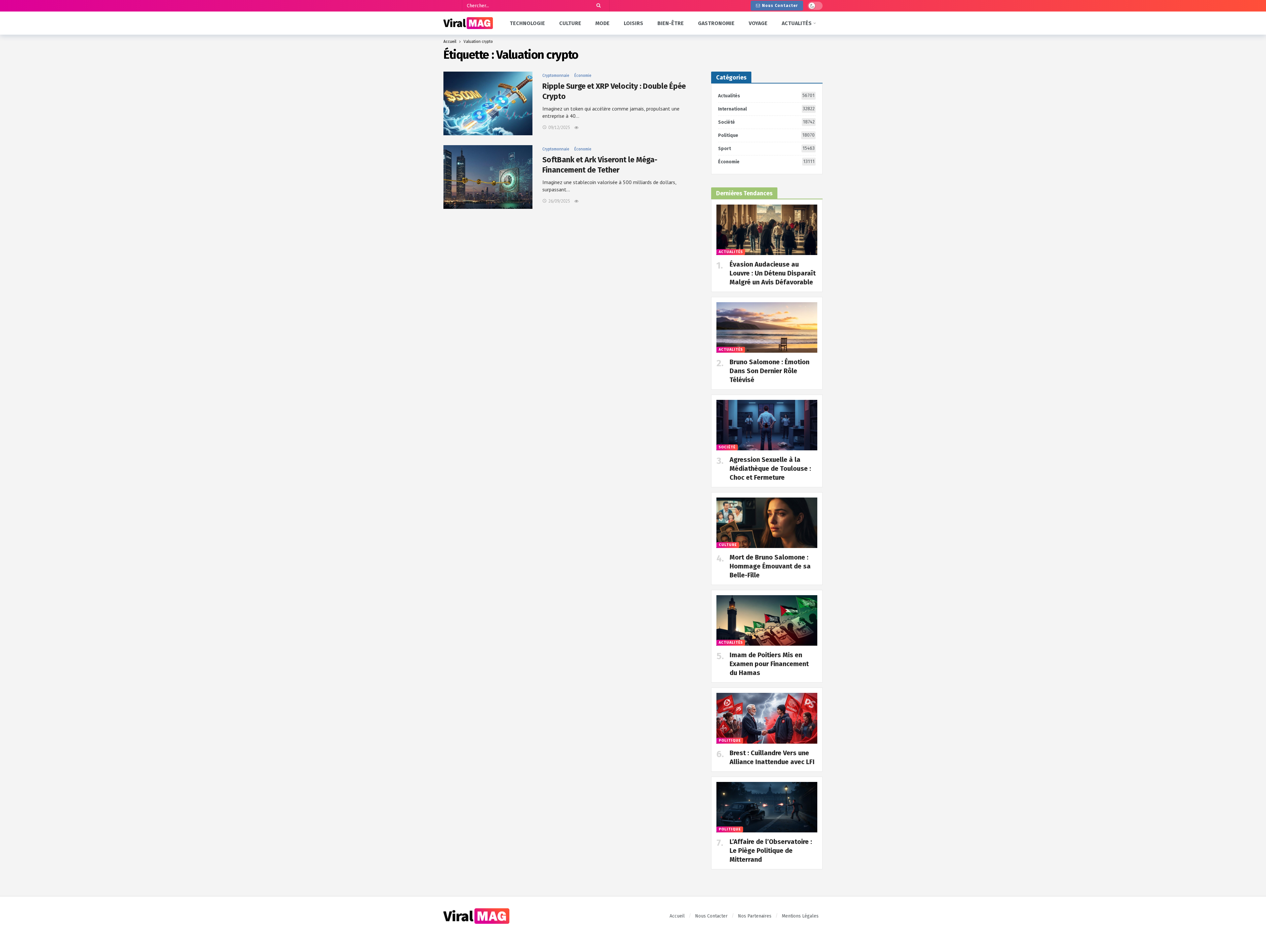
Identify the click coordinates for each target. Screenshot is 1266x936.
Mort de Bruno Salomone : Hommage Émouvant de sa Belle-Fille (770, 566)
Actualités (766, 96)
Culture (728, 545)
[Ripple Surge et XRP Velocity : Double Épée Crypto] (487, 103)
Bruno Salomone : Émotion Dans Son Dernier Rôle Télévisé (769, 371)
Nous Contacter (780, 5)
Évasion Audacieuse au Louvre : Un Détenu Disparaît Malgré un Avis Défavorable (773, 273)
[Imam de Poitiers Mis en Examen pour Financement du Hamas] (766, 620)
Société (766, 122)
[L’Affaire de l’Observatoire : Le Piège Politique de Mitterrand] (766, 807)
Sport (766, 148)
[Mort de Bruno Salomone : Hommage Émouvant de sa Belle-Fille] (766, 523)
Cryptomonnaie (555, 75)
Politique (766, 135)
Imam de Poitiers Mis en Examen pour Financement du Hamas (769, 664)
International (766, 109)
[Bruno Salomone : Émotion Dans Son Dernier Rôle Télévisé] (766, 327)
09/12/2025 (559, 127)
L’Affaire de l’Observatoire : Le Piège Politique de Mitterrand (771, 850)
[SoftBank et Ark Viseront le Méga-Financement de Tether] (487, 177)
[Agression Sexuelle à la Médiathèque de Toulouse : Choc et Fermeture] (766, 425)
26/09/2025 (559, 201)
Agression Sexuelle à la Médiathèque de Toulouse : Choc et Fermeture (770, 468)
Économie (582, 75)
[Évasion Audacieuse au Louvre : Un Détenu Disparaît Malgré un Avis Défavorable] (766, 230)
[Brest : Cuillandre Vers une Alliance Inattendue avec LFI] (766, 718)
